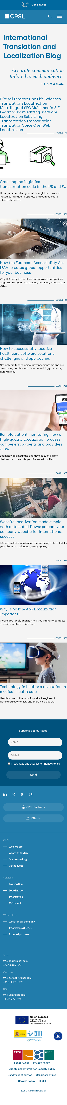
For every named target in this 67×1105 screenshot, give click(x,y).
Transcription (39, 121)
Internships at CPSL (20, 928)
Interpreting (25, 99)
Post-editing (28, 112)
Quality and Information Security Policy (31, 1069)
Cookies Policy (26, 1081)
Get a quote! (16, 865)
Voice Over (32, 125)
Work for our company (22, 921)
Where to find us (18, 853)
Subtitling (33, 116)
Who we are (16, 846)
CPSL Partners (35, 807)
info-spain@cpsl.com (15, 961)
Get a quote (55, 84)
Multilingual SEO (15, 108)
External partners (19, 934)
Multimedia (15, 903)
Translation (10, 125)
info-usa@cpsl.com (14, 995)
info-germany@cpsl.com (17, 978)
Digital (6, 99)
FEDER (42, 1081)
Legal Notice (21, 1063)
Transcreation (13, 121)
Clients (36, 818)
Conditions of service (20, 1075)
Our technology (18, 859)
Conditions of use (46, 1075)
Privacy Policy (51, 763)
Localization (35, 103)
